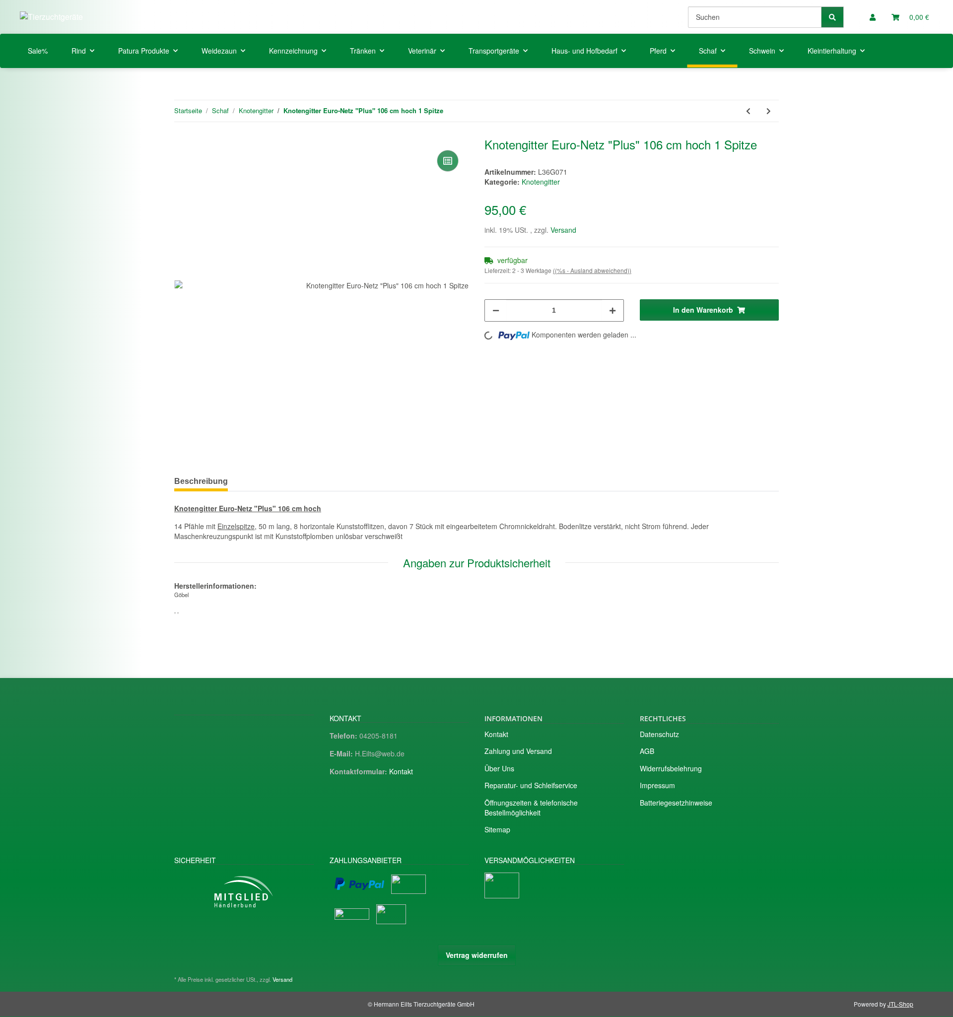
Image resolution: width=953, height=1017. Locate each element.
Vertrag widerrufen (477, 955)
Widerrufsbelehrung (671, 768)
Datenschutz (659, 734)
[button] (873, 17)
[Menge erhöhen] (612, 310)
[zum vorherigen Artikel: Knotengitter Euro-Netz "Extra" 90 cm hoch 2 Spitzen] (748, 111)
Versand (563, 230)
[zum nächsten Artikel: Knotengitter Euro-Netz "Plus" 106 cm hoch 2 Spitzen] (768, 111)
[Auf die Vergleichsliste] (448, 161)
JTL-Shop (900, 1004)
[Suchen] (832, 17)
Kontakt (401, 771)
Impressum (657, 785)
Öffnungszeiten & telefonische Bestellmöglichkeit (531, 807)
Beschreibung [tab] (201, 481)
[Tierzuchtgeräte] (51, 16)
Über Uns (499, 768)
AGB (647, 751)
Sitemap (497, 829)
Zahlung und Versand (518, 751)
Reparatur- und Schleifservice (530, 785)
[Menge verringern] (496, 310)
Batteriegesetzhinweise (676, 803)
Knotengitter (541, 182)
